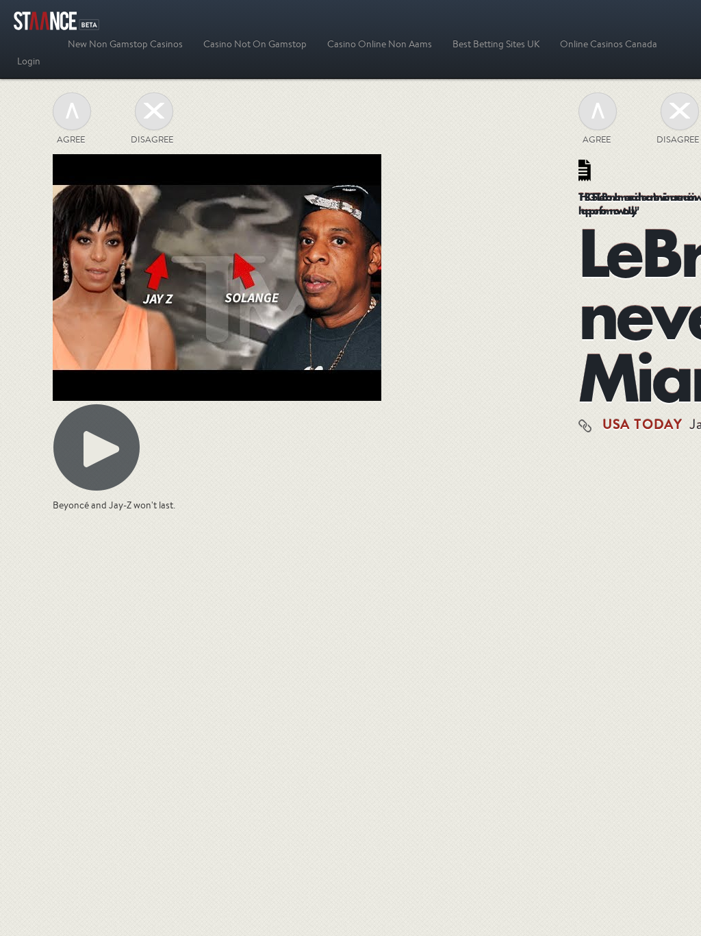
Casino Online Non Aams (379, 44)
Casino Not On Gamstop (255, 44)
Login (28, 61)
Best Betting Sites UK (496, 44)
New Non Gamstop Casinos (125, 44)
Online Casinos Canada (608, 44)
